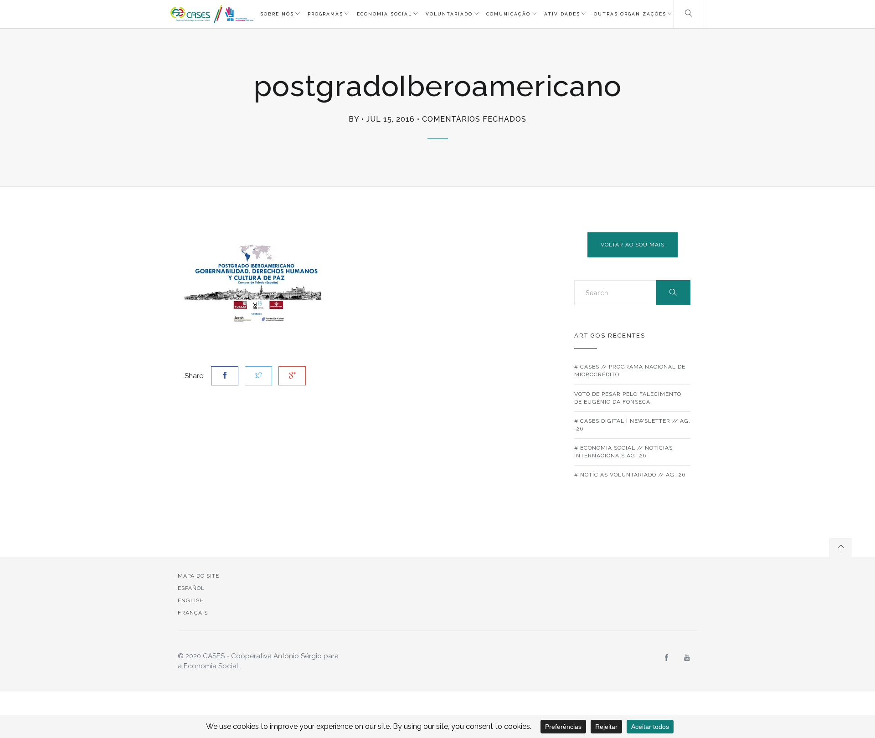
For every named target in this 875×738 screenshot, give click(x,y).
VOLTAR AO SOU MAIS (632, 244)
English (191, 600)
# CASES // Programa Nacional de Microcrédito (629, 371)
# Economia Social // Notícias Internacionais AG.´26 (623, 452)
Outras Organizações (630, 13)
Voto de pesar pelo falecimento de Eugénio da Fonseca (627, 398)
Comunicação (508, 13)
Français (193, 613)
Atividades (562, 13)
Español (191, 588)
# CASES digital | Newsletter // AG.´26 (632, 425)
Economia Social (384, 13)
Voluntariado (449, 13)
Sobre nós (277, 13)
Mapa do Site (198, 576)
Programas (325, 13)
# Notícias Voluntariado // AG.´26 (629, 475)
